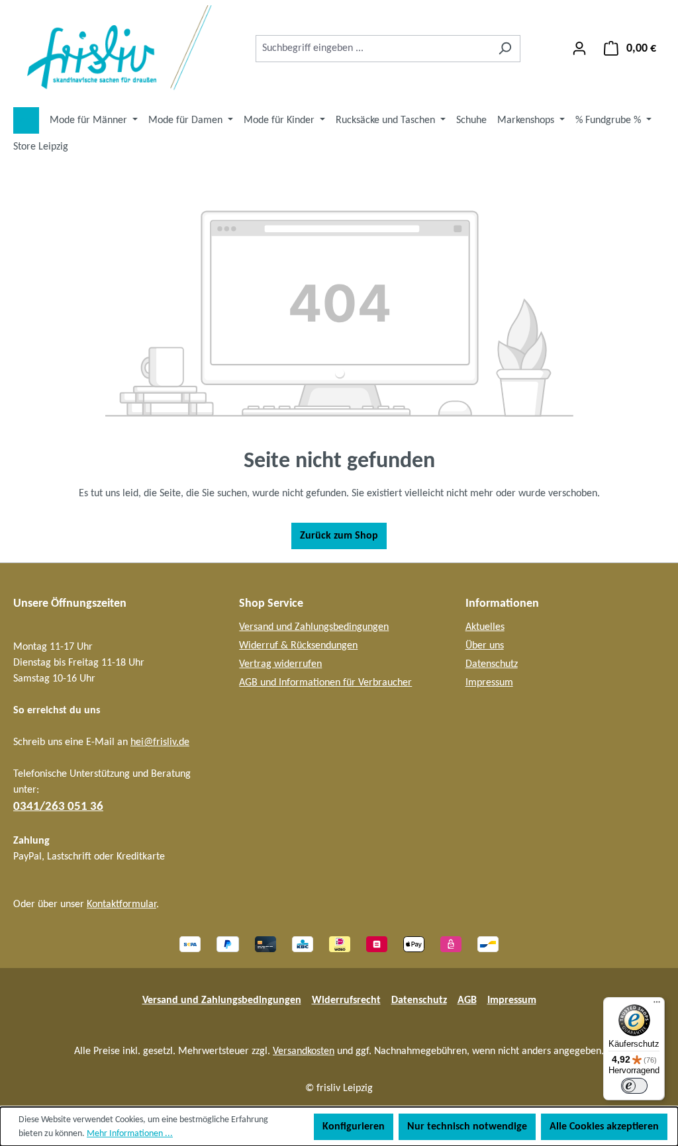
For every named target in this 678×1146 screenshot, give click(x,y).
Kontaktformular (121, 904)
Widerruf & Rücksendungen (298, 645)
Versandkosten (303, 1051)
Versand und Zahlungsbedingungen (314, 627)
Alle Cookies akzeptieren (604, 1127)
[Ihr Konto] (579, 48)
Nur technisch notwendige (467, 1127)
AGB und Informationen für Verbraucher (325, 683)
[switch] (634, 1086)
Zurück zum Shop (339, 536)
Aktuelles (485, 627)
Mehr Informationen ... (130, 1134)
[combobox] (373, 48)
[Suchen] (504, 48)
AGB (467, 1000)
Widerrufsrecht (346, 1000)
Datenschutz (491, 664)
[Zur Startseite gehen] (112, 48)
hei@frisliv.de (159, 742)
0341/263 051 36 (58, 807)
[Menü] (657, 1005)
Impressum (489, 683)
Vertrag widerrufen (280, 664)
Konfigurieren (353, 1127)
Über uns (484, 645)
